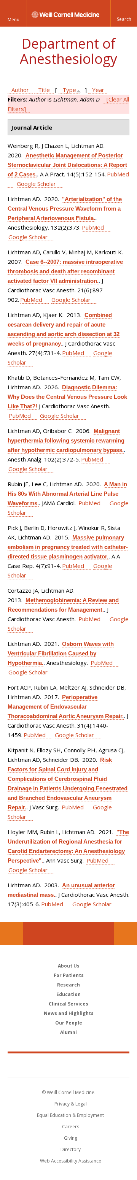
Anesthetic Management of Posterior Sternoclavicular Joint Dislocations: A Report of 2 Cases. (67, 165)
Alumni (68, 1032)
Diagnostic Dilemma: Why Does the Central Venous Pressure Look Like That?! (67, 396)
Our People (68, 1023)
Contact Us (125, 933)
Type (69, 90)
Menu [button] (13, 19)
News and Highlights (69, 1013)
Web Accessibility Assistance (70, 1161)
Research (68, 985)
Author (20, 90)
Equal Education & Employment (70, 1115)
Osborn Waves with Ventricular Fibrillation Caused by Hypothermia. (61, 653)
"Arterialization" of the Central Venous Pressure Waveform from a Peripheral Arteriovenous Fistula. (65, 208)
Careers (70, 1126)
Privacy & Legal (70, 1104)
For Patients (69, 975)
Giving (70, 1138)
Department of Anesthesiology (68, 51)
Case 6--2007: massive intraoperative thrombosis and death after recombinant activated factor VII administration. (65, 271)
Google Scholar (36, 183)
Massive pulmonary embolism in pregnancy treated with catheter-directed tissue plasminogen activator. (68, 547)
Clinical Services (68, 1004)
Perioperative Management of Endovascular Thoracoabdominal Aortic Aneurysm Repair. (66, 706)
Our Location (11, 933)
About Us (69, 966)
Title (44, 90)
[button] (123, 13)
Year (98, 90)
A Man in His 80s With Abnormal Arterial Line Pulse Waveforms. (67, 493)
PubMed (93, 227)
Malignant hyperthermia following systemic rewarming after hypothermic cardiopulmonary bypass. (66, 440)
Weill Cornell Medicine (68, 1064)
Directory (71, 1149)
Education (68, 994)
